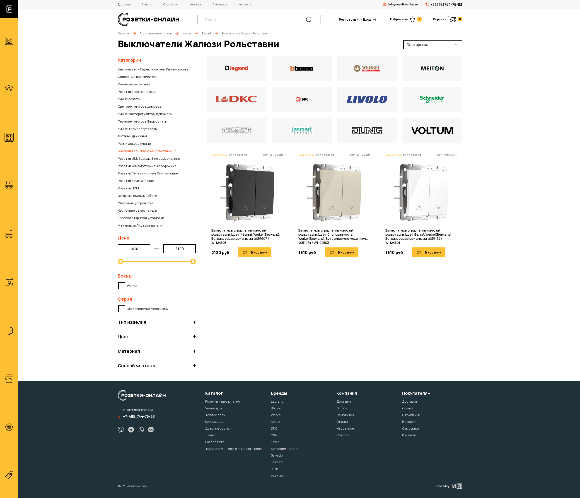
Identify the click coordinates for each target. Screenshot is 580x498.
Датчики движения (132, 136)
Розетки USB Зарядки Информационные (149, 158)
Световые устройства (135, 203)
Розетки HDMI (129, 188)
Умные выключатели (134, 84)
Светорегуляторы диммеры (140, 106)
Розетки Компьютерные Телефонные (147, 166)
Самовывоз (220, 4)
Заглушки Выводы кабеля (137, 195)
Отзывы (342, 421)
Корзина (447, 19)
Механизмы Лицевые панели (140, 225)
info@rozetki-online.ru (403, 4)
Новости (195, 4)
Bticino (276, 408)
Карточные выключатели (137, 210)
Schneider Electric (284, 449)
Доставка (124, 4)
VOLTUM (277, 476)
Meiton (276, 421)
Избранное (405, 19)
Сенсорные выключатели (137, 77)
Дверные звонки (218, 428)
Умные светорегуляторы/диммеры (145, 114)
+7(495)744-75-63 (446, 4)
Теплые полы (215, 415)
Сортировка (417, 44)
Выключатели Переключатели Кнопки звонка (153, 69)
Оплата (147, 4)
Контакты (245, 4)
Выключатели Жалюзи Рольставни (145, 151)
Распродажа (214, 442)
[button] (157, 60)
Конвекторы (214, 421)
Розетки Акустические (136, 181)
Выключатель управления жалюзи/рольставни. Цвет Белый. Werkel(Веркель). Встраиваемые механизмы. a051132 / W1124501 (418, 236)
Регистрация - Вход (355, 19)
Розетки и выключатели (156, 33)
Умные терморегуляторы (137, 129)
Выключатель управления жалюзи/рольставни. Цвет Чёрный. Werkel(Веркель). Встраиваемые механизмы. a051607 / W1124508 (245, 236)
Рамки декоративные (134, 143)
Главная (123, 33)
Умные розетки (129, 99)
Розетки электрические (137, 91)
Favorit (206, 33)
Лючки (210, 435)
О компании (171, 4)
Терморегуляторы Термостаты (142, 121)
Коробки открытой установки (141, 218)
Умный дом (213, 408)
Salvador (277, 455)
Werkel (187, 33)
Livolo (275, 442)
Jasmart (277, 462)
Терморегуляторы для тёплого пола (233, 449)
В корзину (259, 252)
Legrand (277, 401)
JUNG (275, 469)
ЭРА (274, 435)
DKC (274, 428)
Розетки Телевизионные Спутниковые (148, 173)
